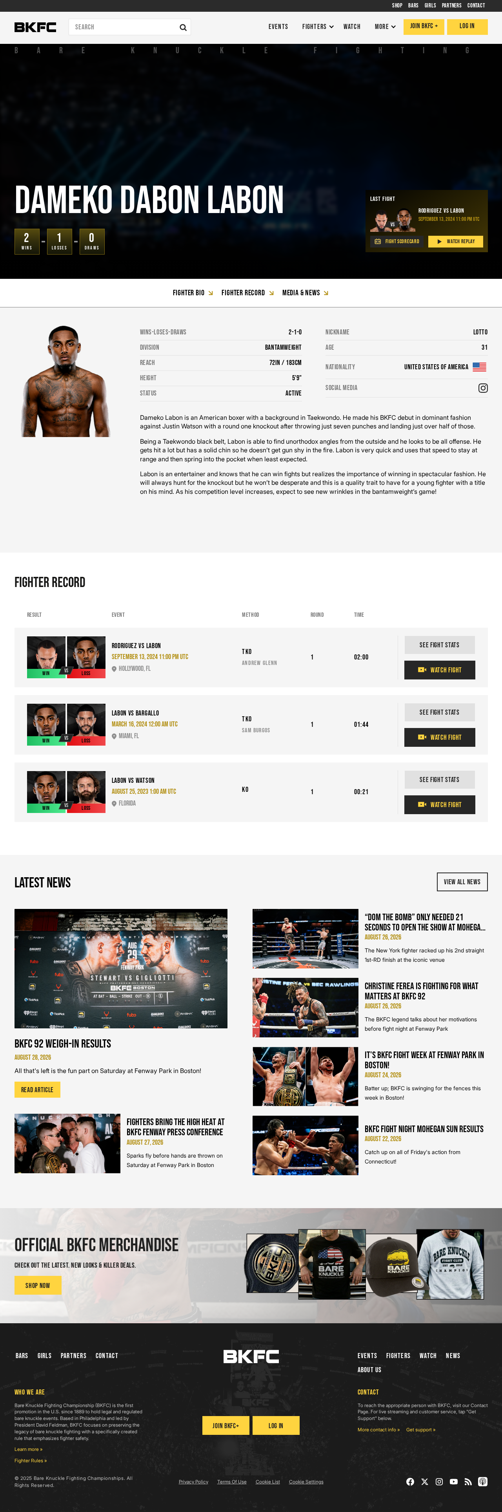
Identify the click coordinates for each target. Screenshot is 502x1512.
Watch (428, 1356)
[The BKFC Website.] (251, 1356)
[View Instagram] (483, 388)
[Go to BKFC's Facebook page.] (410, 1482)
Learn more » (29, 1449)
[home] (35, 27)
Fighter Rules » (31, 1460)
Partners (74, 1356)
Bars (22, 1356)
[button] (316, 27)
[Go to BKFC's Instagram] (439, 1482)
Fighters (398, 1356)
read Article (37, 1090)
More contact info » (379, 1430)
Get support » (421, 1430)
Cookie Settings (306, 1482)
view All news (462, 882)
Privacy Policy (193, 1482)
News (453, 1356)
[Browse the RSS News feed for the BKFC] (468, 1482)
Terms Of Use (232, 1482)
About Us (370, 1370)
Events (368, 1356)
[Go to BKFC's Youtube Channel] (454, 1482)
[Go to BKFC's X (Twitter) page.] (425, 1482)
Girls (45, 1356)
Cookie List (268, 1482)
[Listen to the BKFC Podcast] (483, 1482)
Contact (107, 1356)
